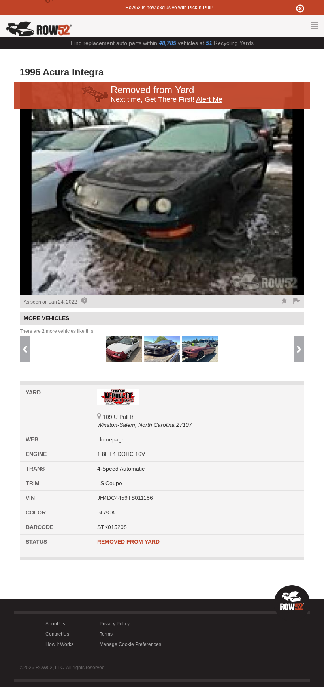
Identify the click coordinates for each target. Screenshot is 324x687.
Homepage (111, 439)
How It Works (59, 644)
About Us (55, 624)
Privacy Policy (115, 624)
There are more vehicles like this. (57, 331)
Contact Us (57, 634)
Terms (106, 634)
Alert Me (209, 99)
